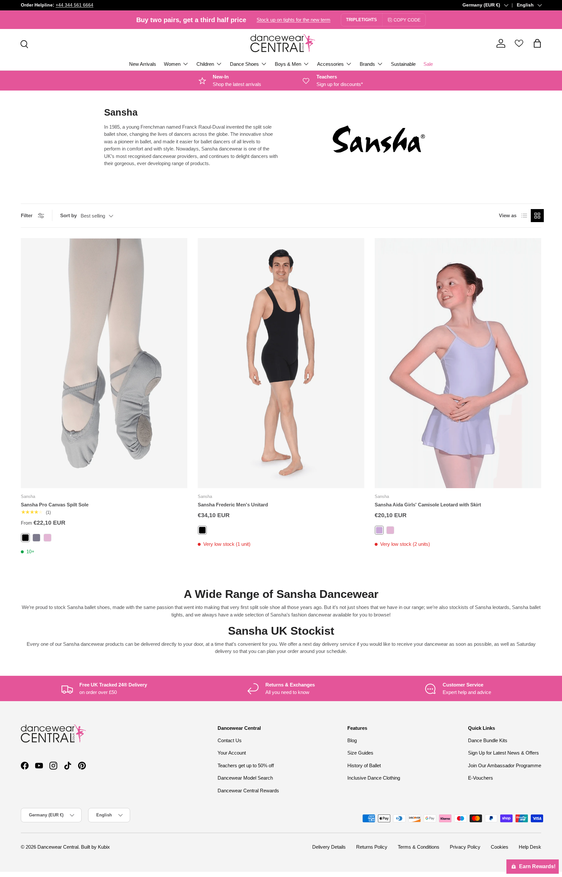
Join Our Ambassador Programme (504, 765)
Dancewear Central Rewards (248, 790)
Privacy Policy (465, 847)
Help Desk (530, 847)
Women (172, 64)
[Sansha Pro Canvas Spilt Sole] (104, 363)
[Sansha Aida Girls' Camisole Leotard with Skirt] (458, 363)
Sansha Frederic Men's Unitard (233, 504)
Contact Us (230, 740)
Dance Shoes (244, 64)
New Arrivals (142, 64)
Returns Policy (371, 847)
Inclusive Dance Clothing (373, 778)
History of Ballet (364, 765)
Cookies (499, 847)
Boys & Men (288, 64)
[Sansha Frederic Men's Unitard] (281, 363)
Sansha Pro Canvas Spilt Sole (54, 504)
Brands (367, 64)
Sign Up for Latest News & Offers (503, 753)
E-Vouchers (480, 778)
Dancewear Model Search (245, 778)
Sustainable (403, 64)
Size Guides (360, 753)
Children (205, 64)
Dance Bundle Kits (487, 740)
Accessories (330, 64)
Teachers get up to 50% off (246, 765)
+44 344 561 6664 (74, 5)
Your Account (232, 753)
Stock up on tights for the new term (293, 19)
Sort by (68, 215)
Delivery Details (329, 847)
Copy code (407, 19)
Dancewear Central (57, 847)
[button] (537, 43)
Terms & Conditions (418, 847)
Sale (428, 64)
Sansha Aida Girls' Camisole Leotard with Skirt (428, 504)
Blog (352, 740)
